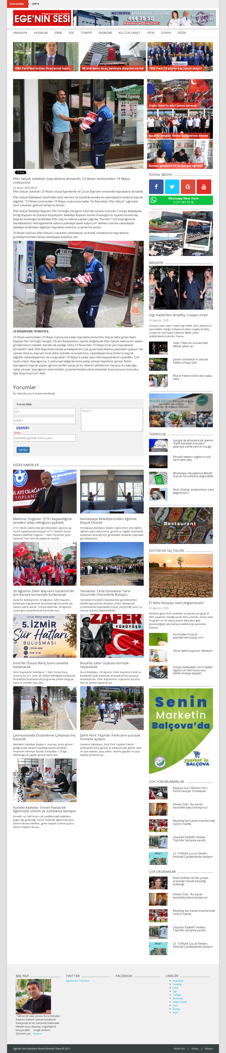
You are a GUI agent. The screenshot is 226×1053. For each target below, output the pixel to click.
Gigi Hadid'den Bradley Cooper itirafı (178, 315)
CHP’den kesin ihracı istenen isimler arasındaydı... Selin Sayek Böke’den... (78, 3)
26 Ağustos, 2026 (158, 320)
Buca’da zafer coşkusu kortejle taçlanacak (104, 665)
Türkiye (177, 994)
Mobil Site (179, 1048)
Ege (175, 991)
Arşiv (175, 1012)
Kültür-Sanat (180, 1002)
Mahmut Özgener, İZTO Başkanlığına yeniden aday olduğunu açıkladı (42, 520)
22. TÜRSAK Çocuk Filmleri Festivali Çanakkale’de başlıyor (193, 855)
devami (37, 1033)
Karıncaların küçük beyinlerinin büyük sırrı (188, 635)
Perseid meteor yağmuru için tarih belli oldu (192, 458)
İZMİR (58, 33)
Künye (194, 1048)
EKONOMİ (105, 33)
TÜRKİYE (86, 33)
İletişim (209, 1048)
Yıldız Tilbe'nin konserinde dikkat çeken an (190, 344)
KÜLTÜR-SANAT (129, 33)
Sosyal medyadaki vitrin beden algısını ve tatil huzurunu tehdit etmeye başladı (193, 670)
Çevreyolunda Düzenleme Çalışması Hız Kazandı (44, 737)
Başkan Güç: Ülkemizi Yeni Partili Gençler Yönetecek (190, 789)
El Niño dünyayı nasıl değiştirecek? (176, 602)
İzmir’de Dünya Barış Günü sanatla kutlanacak (40, 665)
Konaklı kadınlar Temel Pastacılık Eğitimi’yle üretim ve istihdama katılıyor (44, 809)
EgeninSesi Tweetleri (77, 980)
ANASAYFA (20, 33)
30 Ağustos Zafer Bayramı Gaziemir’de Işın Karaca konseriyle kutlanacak (43, 593)
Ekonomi (178, 998)
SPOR (150, 33)
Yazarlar (177, 984)
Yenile (17, 432)
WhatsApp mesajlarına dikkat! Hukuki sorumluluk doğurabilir (193, 474)
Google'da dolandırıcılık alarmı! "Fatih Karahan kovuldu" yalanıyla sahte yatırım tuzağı (193, 443)
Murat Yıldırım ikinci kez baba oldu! (192, 377)
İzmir (175, 987)
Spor (175, 1005)
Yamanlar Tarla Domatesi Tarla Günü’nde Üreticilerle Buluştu (105, 593)
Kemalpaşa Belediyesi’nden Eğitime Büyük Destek (108, 520)
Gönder (23, 449)
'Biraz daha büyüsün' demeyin (193, 651)
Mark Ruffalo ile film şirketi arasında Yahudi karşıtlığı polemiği (190, 881)
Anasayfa (178, 980)
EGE (71, 33)
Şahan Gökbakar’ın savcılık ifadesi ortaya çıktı (190, 360)
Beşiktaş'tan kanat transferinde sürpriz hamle (194, 822)
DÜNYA (166, 33)
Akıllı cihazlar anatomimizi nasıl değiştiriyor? (193, 491)
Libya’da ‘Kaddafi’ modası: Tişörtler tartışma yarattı (189, 838)
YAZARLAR (41, 33)
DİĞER (182, 33)
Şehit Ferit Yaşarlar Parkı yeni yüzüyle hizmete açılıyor (110, 737)
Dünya (176, 1009)
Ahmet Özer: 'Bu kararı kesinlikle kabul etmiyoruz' (190, 805)
